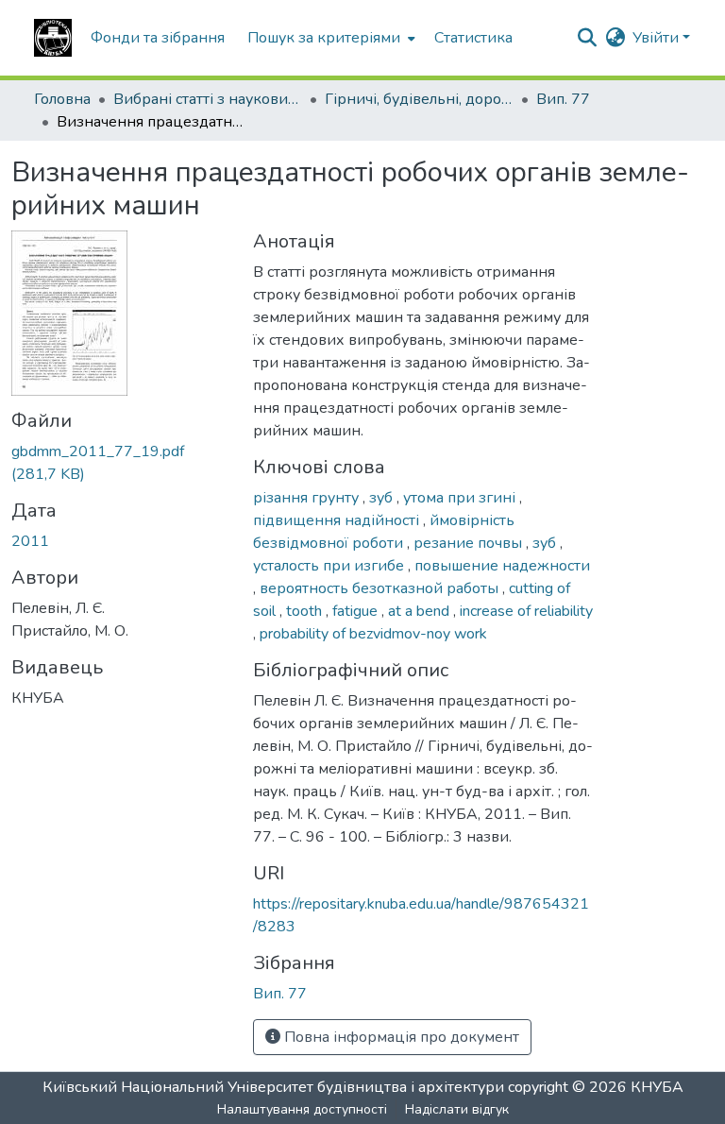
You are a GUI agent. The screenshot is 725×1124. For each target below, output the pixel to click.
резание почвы (469, 543)
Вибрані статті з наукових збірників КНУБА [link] (207, 99)
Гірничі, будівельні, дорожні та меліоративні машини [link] (419, 99)
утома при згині (461, 497)
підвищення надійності (338, 520)
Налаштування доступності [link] (302, 1109)
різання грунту (307, 497)
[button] (53, 38)
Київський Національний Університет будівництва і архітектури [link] (273, 1087)
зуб (382, 497)
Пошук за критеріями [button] (323, 37)
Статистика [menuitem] (473, 37)
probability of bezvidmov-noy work (373, 633)
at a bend (420, 611)
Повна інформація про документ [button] (399, 1037)
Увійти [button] (657, 37)
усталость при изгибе (330, 565)
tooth (306, 611)
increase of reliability (526, 611)
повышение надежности (502, 565)
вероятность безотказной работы (381, 588)
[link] (120, 462)
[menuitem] (329, 38)
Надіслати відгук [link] (457, 1109)
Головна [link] (62, 99)
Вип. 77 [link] (563, 99)
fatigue (356, 611)
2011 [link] (30, 541)
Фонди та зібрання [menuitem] (158, 37)
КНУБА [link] (657, 1087)
